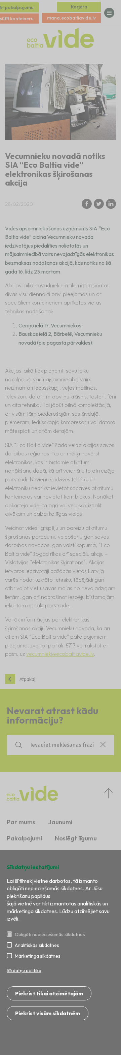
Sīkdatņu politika (24, 970)
